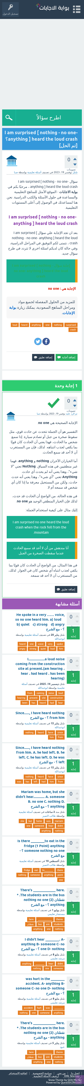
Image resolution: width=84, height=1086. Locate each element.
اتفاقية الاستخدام (18, 1073)
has (33, 702)
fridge (27, 870)
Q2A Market (75, 1079)
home (39, 821)
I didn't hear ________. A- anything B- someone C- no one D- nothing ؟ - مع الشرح (43, 944)
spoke (60, 644)
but (30, 821)
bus (40, 924)
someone (39, 825)
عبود (62, 1047)
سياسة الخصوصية (42, 1073)
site (44, 697)
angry (22, 648)
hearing (21, 697)
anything (36, 325)
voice (41, 644)
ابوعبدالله (60, 638)
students (58, 924)
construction (56, 697)
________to (47, 870)
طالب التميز (49, 815)
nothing (58, 325)
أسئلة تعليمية (34, 172)
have (50, 732)
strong (33, 648)
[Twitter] (38, 341)
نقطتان (30, 924)
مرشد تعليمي (57, 958)
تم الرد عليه (71, 413)
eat (36, 870)
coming (40, 693)
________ (40, 963)
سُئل (75, 172)
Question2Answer (71, 1082)
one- (47, 325)
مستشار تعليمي (56, 914)
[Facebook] (46, 341)
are (48, 924)
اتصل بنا (75, 1073)
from (29, 693)
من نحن (61, 1073)
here (31, 919)
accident (28, 1008)
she (22, 821)
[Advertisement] (42, 63)
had (52, 702)
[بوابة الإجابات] (52, 7)
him (61, 648)
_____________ (45, 919)
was (19, 781)
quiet (43, 648)
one (32, 644)
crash (73, 329)
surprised (71, 325)
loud (14, 325)
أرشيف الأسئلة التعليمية (46, 1076)
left (35, 781)
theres (59, 919)
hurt (39, 1008)
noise (51, 693)
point (60, 875)
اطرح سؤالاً (49, 117)
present (33, 697)
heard (24, 325)
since (60, 732)
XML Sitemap (71, 1076)
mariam (59, 821)
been (24, 702)
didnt (60, 825)
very (50, 644)
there (60, 870)
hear (60, 702)
